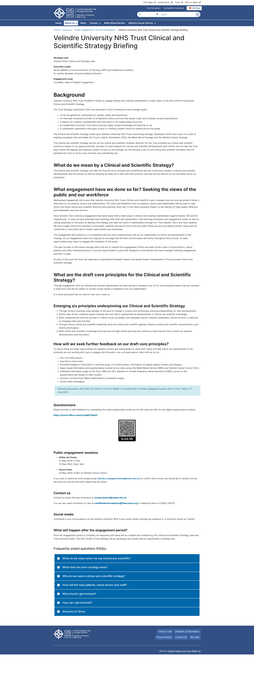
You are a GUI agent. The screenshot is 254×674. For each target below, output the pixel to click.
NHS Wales (148, 2)
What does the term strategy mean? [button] (85, 567)
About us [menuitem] (69, 23)
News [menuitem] (83, 23)
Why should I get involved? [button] (79, 593)
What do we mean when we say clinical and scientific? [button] (96, 558)
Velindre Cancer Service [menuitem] (140, 23)
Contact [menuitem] (94, 23)
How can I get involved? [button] (77, 602)
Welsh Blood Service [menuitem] (114, 23)
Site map (194, 637)
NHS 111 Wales (191, 2)
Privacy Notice (164, 637)
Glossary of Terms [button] (73, 611)
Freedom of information (187, 631)
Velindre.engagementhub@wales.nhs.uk (118, 478)
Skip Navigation (154, 8)
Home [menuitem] (58, 23)
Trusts (177, 2)
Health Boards (164, 2)
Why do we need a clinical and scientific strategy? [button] (93, 576)
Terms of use (164, 631)
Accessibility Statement (174, 8)
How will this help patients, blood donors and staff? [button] (94, 585)
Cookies (179, 637)
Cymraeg (196, 8)
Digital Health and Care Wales (183, 651)
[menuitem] (76, 23)
